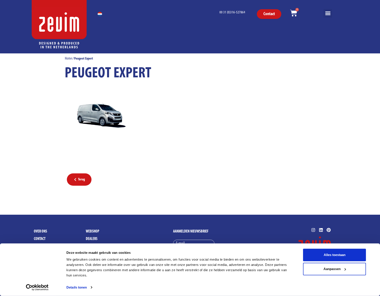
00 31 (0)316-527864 (232, 12)
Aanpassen (332, 269)
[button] (327, 13)
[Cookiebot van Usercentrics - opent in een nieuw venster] (37, 287)
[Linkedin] (321, 230)
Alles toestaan (334, 255)
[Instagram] (313, 230)
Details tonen (76, 287)
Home (68, 58)
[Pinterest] (329, 230)
